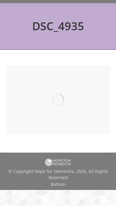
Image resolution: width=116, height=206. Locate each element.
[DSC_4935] (58, 99)
